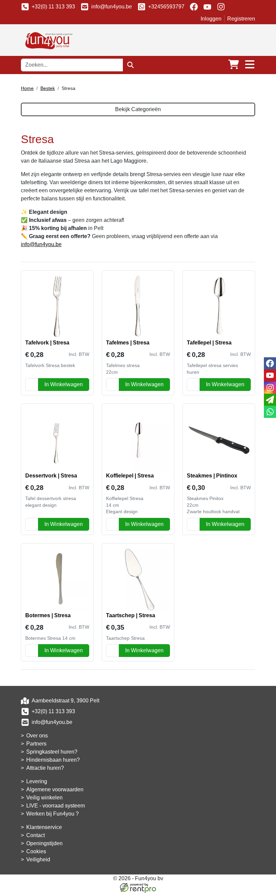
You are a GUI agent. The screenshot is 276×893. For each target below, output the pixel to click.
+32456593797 (166, 6)
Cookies (36, 851)
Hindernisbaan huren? (53, 760)
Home (27, 88)
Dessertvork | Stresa (51, 475)
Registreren (241, 19)
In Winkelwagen (63, 384)
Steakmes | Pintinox (212, 475)
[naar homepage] (48, 39)
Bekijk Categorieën (138, 109)
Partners (36, 744)
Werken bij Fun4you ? (52, 814)
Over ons (37, 735)
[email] (270, 400)
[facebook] (194, 7)
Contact (35, 835)
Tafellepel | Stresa (209, 342)
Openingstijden (44, 843)
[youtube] (207, 7)
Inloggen (211, 19)
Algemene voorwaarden (54, 789)
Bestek (47, 88)
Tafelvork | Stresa (47, 342)
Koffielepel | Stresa (130, 475)
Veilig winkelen (44, 797)
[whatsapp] (270, 412)
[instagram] (221, 7)
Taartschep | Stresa (130, 615)
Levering (36, 781)
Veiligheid (38, 859)
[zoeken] (130, 65)
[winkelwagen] (233, 65)
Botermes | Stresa (48, 615)
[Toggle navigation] (249, 65)
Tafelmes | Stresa (127, 342)
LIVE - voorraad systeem (55, 805)
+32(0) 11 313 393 (53, 6)
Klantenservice (44, 827)
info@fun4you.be (111, 6)
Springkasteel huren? (51, 752)
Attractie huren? (45, 768)
